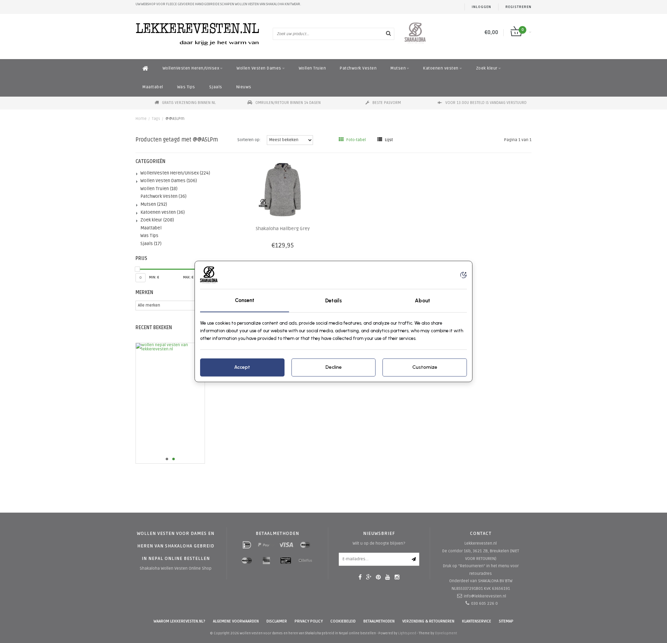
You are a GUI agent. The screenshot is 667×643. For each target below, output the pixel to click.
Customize (424, 368)
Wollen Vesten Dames (259, 68)
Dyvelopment (446, 633)
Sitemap (506, 621)
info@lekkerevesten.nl (485, 596)
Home (141, 118)
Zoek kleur (486, 68)
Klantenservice (476, 621)
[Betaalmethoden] (247, 545)
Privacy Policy (309, 621)
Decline (334, 368)
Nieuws (244, 87)
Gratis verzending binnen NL (189, 102)
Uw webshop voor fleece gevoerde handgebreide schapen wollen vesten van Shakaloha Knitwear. (218, 4)
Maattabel (152, 87)
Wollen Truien (312, 68)
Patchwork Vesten (358, 68)
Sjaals (215, 87)
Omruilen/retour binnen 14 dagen (288, 102)
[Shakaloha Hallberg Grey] (282, 189)
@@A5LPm (174, 118)
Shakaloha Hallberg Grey (283, 228)
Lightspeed (407, 633)
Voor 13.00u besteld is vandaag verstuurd (486, 102)
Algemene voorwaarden (236, 621)
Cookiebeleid (343, 621)
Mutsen (398, 68)
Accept (242, 368)
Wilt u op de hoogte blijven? (379, 543)
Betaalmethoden (379, 621)
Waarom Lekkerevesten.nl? (179, 621)
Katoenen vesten (441, 68)
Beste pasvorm (386, 102)
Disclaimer (276, 621)
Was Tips (186, 87)
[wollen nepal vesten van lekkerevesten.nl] (181, 403)
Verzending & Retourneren (428, 621)
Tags (156, 118)
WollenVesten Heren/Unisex (191, 68)
